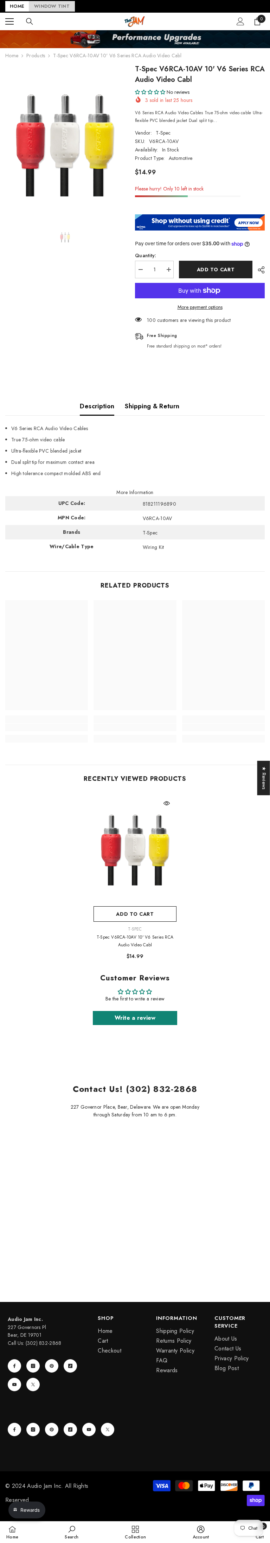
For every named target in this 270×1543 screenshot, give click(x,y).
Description (97, 406)
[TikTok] (70, 1366)
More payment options (200, 307)
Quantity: (145, 255)
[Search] (29, 21)
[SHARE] (258, 269)
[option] (64, 142)
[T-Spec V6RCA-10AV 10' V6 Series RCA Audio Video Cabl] (135, 848)
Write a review (135, 1018)
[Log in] (240, 21)
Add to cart (216, 269)
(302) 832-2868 (44, 1343)
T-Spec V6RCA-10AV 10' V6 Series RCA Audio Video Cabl (135, 941)
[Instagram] (33, 1366)
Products (35, 55)
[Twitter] (33, 1384)
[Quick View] (166, 803)
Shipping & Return (152, 406)
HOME (17, 6)
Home (11, 55)
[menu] (9, 21)
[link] (46, 727)
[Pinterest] (51, 1366)
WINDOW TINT (52, 6)
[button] (150, 92)
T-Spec (163, 132)
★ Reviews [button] (264, 778)
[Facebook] (14, 1366)
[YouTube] (14, 1384)
